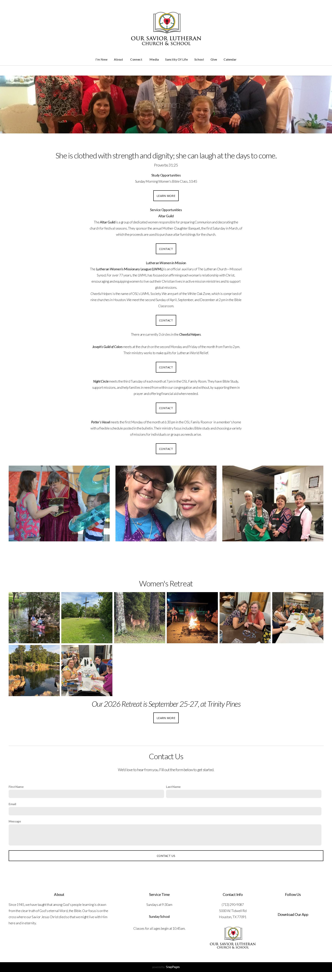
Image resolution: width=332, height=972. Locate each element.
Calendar (230, 59)
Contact (166, 249)
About (119, 59)
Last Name (173, 786)
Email (12, 804)
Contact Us (166, 856)
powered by (166, 967)
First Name (16, 786)
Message (15, 821)
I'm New (101, 59)
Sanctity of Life (176, 59)
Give (214, 59)
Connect (136, 59)
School (199, 59)
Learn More (166, 196)
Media (154, 59)
